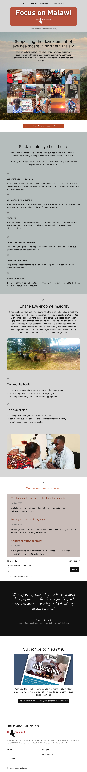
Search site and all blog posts (19, 566)
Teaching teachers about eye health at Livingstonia (38, 498)
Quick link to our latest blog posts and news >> (43, 126)
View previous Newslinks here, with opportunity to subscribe (43, 701)
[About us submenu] (37, 3)
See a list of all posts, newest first (20, 576)
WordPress (22, 768)
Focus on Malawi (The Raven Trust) (43, 29)
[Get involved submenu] (51, 3)
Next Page (74, 561)
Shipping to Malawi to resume (26, 540)
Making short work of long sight (28, 519)
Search (74, 569)
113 (15, 561)
